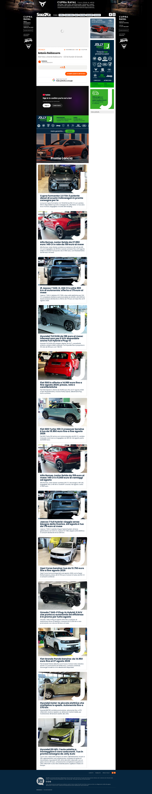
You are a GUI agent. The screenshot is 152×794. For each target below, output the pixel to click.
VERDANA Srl (39, 789)
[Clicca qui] (62, 100)
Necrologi (82, 15)
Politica (61, 15)
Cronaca (55, 15)
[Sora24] (112, 773)
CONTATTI (91, 772)
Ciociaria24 (97, 15)
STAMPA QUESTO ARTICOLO (76, 74)
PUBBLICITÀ (98, 772)
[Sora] (43, 16)
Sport (76, 15)
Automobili (90, 15)
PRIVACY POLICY (106, 772)
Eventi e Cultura (69, 15)
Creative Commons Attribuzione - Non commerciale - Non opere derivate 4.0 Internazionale (70, 779)
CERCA (69, 131)
